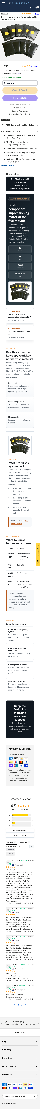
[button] (29, 903)
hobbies (11, 849)
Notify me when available (38, 554)
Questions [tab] (23, 842)
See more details (8, 166)
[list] (20, 41)
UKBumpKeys (11, 1103)
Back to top (20, 1032)
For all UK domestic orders (23, 1024)
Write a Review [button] (21, 831)
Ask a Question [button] (21, 835)
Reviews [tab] (10, 842)
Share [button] (10, 903)
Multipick (4, 14)
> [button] (25, 1004)
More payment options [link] (20, 104)
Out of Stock (20, 90)
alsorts (10, 854)
